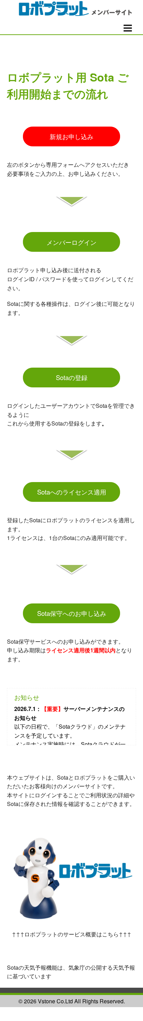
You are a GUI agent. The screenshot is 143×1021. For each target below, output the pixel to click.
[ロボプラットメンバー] (71, 7)
